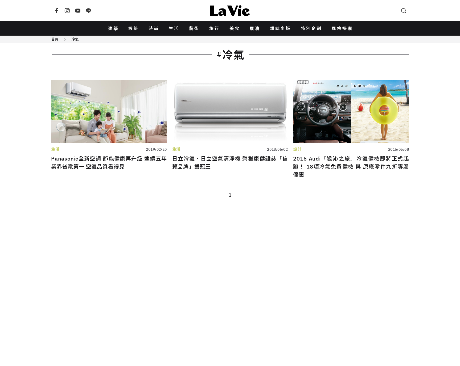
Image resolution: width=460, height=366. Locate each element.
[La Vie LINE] (88, 10)
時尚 (154, 28)
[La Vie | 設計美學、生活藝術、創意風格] (230, 10)
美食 (234, 28)
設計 (133, 28)
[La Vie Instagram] (67, 10)
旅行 (214, 28)
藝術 (194, 28)
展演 (255, 28)
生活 (174, 28)
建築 (113, 28)
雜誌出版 (280, 28)
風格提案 (342, 28)
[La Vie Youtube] (77, 10)
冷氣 (75, 39)
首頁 (55, 39)
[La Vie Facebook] (56, 10)
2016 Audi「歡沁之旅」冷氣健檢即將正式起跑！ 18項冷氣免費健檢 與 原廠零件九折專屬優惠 (351, 166)
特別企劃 (311, 28)
